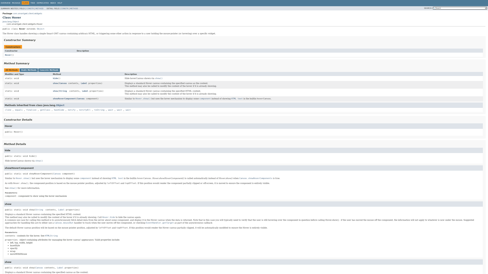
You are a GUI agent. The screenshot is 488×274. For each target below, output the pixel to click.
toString (99, 110)
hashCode (59, 110)
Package (16, 3)
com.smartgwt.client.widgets (27, 13)
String (63, 91)
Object (40, 29)
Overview (5, 3)
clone (8, 110)
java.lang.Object (11, 21)
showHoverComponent (64, 98)
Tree (32, 3)
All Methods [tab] (12, 70)
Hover (8, 55)
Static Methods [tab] (28, 70)
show (55, 83)
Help (59, 3)
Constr (30, 8)
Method (39, 8)
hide (55, 78)
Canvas (63, 83)
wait (110, 110)
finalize (31, 110)
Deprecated (43, 3)
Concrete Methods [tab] (49, 70)
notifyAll (85, 110)
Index (53, 3)
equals (19, 110)
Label (84, 83)
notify (71, 110)
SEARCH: (428, 8)
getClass (45, 110)
